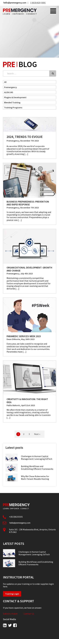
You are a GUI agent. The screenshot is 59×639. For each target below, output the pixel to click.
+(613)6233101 (16, 516)
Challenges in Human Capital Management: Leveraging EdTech (36, 457)
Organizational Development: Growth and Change (29, 269)
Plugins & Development (15, 97)
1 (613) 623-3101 (38, 2)
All (5, 82)
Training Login (12, 593)
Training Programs (13, 107)
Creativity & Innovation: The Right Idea (27, 401)
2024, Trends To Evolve (25, 137)
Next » (37, 434)
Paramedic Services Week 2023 (24, 336)
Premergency (10, 87)
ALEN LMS (8, 92)
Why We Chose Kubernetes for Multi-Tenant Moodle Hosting (35, 477)
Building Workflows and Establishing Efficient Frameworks (37, 467)
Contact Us (29, 613)
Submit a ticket (10, 613)
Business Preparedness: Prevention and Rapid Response (28, 203)
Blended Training (12, 102)
